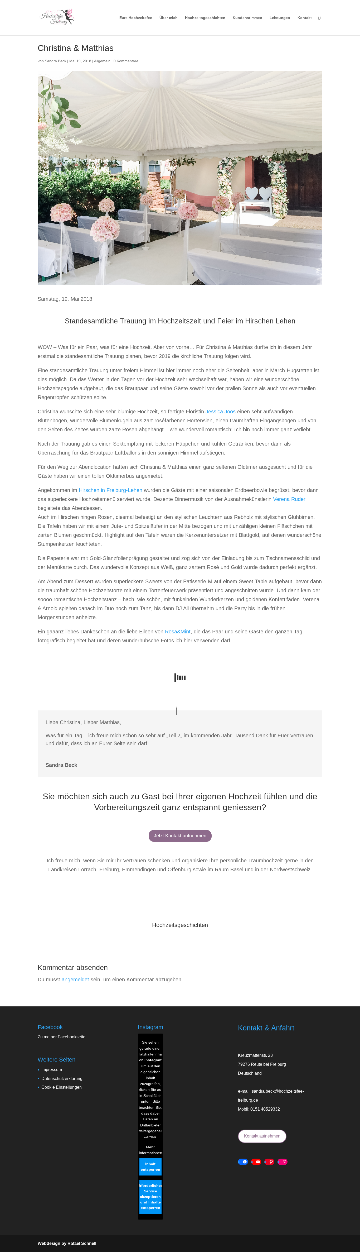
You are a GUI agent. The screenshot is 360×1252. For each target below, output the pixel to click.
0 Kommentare (126, 61)
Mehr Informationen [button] (150, 1150)
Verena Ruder (289, 499)
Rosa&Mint (178, 631)
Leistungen (280, 18)
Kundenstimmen (247, 18)
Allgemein (102, 61)
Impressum (51, 1069)
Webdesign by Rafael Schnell (67, 1243)
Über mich (168, 18)
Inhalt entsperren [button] (150, 1167)
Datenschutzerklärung (61, 1078)
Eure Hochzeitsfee (135, 18)
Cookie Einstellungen (61, 1087)
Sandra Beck (55, 61)
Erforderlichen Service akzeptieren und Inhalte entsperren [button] (150, 1196)
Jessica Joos (221, 411)
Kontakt (305, 18)
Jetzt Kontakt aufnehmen (180, 835)
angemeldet (75, 979)
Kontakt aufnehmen (262, 1136)
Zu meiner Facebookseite (61, 1037)
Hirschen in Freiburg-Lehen (110, 490)
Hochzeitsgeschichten (205, 18)
